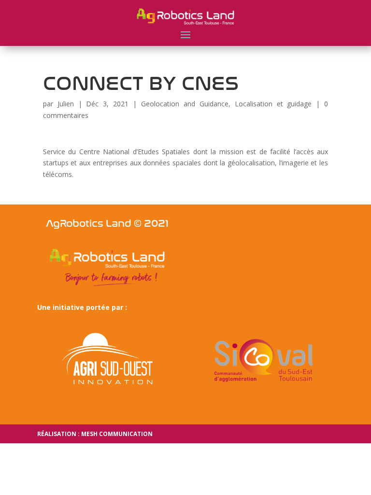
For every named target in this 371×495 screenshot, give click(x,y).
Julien (65, 103)
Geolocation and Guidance (184, 103)
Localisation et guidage (273, 103)
